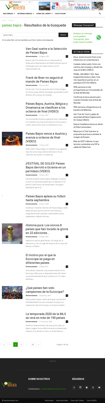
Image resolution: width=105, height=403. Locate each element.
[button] (100, 13)
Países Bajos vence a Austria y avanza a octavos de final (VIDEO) (46, 137)
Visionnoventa (31, 56)
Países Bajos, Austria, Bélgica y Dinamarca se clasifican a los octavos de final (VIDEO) (47, 107)
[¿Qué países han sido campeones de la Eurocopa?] (12, 292)
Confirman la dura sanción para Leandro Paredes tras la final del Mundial (87, 100)
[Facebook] (74, 387)
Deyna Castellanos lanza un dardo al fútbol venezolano (88, 125)
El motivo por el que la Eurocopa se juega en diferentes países (41, 259)
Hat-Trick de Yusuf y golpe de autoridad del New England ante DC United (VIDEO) (87, 117)
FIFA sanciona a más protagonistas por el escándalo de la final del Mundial (88, 90)
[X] (93, 387)
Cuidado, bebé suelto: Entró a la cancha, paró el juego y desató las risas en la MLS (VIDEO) (88, 67)
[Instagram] (80, 387)
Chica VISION (60, 13)
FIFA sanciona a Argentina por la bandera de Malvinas (87, 108)
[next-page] (38, 344)
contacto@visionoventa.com (53, 389)
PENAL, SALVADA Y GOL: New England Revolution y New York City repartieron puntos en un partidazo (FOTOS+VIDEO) (87, 78)
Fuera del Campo (43, 13)
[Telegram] (86, 387)
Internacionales (24, 13)
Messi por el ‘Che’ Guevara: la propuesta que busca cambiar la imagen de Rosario (87, 134)
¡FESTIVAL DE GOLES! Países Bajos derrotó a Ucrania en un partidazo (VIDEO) (46, 167)
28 (33, 344)
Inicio (4, 20)
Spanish (16, 2)
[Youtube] (99, 387)
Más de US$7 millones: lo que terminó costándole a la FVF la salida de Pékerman (86, 144)
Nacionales (8, 13)
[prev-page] (4, 344)
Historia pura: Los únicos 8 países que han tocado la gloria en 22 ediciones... (47, 229)
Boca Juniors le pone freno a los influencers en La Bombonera (87, 58)
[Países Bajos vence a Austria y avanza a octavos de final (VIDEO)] (12, 138)
